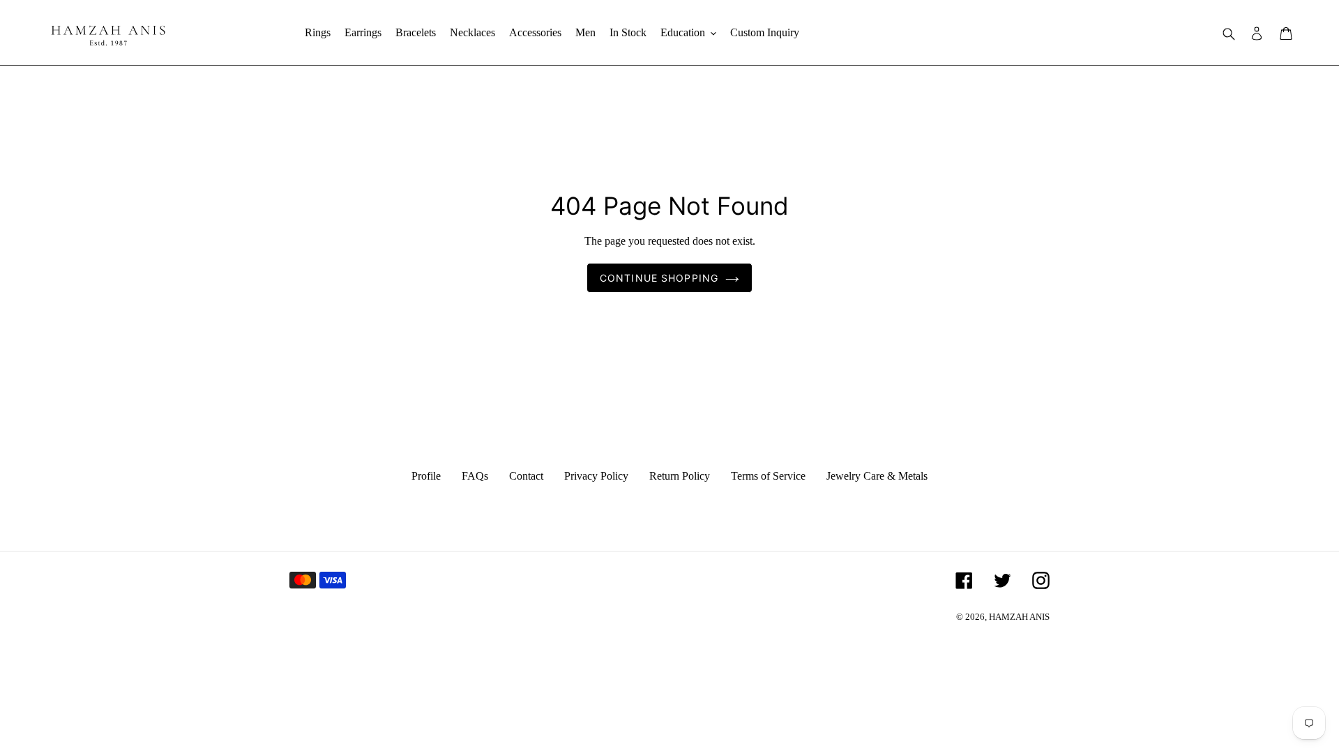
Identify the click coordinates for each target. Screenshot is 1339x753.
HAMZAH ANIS (1019, 616)
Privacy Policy (596, 476)
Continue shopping (659, 278)
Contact (526, 476)
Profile (426, 476)
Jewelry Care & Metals (877, 476)
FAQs (475, 476)
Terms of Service (768, 476)
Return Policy (679, 476)
